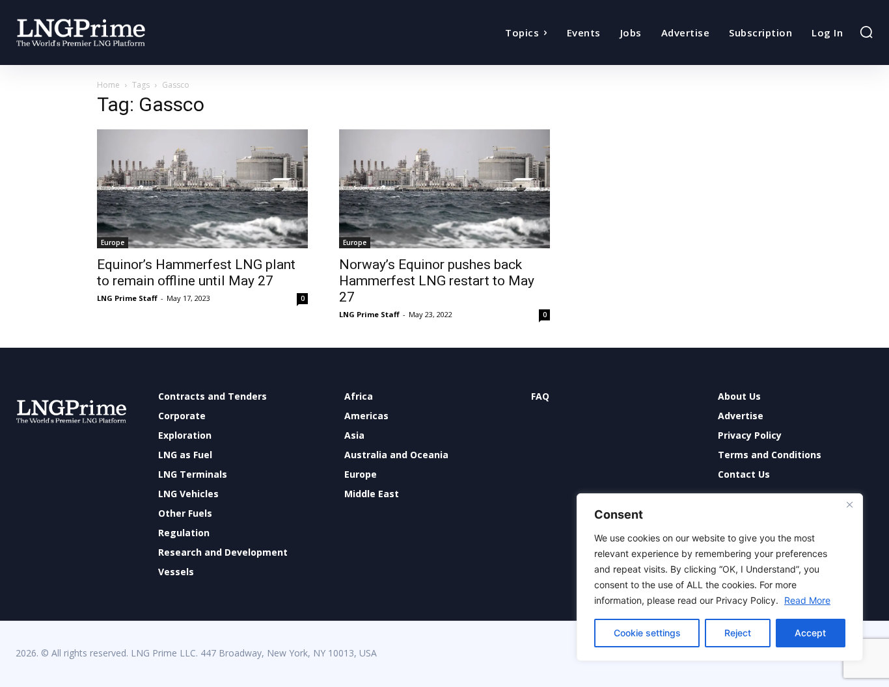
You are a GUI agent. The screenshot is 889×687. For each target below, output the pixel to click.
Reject (737, 632)
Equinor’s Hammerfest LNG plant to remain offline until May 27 (196, 273)
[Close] (849, 504)
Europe (112, 242)
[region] (720, 577)
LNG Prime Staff (127, 298)
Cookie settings (647, 632)
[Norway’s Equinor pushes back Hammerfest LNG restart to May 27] (444, 188)
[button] (866, 32)
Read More (807, 600)
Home (108, 84)
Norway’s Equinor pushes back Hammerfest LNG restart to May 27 (436, 281)
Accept (810, 632)
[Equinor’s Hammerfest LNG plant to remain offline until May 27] (202, 188)
